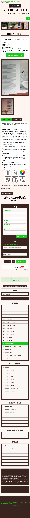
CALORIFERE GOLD (7, 373)
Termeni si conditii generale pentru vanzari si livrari (13, 452)
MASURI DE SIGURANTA (8, 458)
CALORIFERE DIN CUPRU (8, 385)
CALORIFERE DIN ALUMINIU (9, 370)
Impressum (5, 464)
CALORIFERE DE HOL (7, 406)
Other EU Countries (9, 503)
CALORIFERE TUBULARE (8, 340)
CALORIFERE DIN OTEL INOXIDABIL (10, 388)
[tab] (6, 119)
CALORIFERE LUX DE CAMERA (9, 316)
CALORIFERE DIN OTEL (8, 367)
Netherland (26, 502)
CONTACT (25, 13)
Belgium (6, 502)
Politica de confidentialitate (8, 455)
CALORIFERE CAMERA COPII (9, 409)
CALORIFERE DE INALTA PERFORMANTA (12, 355)
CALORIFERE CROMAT (8, 376)
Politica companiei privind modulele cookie (12, 461)
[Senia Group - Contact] (22, 180)
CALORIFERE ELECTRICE (8, 349)
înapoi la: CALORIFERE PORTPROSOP (15, 286)
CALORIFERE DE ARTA (8, 310)
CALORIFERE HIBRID (7, 352)
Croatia (10, 502)
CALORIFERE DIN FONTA (8, 382)
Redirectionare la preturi (15, 55)
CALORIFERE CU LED (7, 415)
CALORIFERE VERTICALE (8, 331)
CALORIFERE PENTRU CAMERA (10, 313)
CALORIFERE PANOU (7, 337)
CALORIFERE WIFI (7, 425)
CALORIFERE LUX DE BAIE (9, 322)
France (13, 502)
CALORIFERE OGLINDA (8, 394)
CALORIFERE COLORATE (8, 391)
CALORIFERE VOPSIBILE (8, 412)
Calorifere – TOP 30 (7, 434)
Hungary (21, 502)
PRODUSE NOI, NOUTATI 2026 (9, 307)
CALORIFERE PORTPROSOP (13, 1)
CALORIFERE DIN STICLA (8, 398)
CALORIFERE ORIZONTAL (8, 328)
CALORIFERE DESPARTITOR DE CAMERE (12, 422)
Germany (17, 502)
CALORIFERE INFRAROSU (8, 419)
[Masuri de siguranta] (7, 180)
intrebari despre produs (7, 193)
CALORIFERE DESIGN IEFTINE (9, 358)
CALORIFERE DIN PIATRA (8, 379)
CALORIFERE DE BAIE (7, 319)
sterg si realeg (21, 236)
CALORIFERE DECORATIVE (9, 325)
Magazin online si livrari (8, 448)
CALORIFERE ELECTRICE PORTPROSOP (12, 346)
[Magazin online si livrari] (15, 180)
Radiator (4, 1)
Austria (2, 502)
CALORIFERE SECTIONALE (9, 334)
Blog (4, 437)
